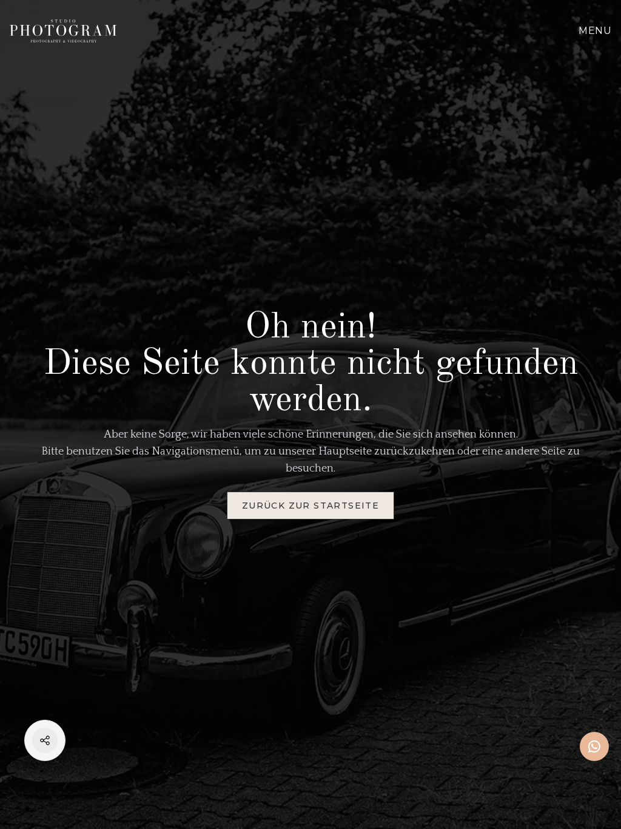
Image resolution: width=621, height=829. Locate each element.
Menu (595, 30)
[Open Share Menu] (45, 740)
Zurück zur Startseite (310, 505)
